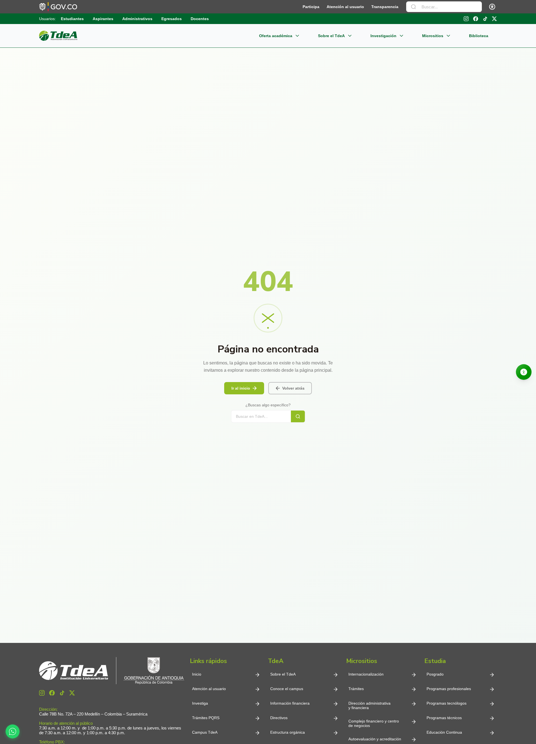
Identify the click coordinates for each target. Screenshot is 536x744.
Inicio (196, 674)
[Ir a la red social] (466, 19)
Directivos (279, 718)
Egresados (171, 18)
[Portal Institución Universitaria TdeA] (58, 35)
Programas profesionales (449, 688)
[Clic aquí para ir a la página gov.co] (58, 6)
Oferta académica (275, 36)
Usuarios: (47, 18)
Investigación (383, 36)
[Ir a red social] (42, 693)
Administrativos (137, 18)
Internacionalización (366, 674)
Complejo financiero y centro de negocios (373, 723)
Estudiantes (72, 18)
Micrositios (432, 36)
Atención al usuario (345, 6)
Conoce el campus (286, 688)
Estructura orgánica (287, 732)
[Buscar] (413, 7)
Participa (311, 6)
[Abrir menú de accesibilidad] (492, 6)
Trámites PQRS (205, 718)
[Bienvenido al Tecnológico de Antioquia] (111, 671)
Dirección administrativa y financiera (369, 705)
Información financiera (290, 703)
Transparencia (384, 6)
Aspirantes (103, 18)
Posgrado (435, 674)
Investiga (200, 703)
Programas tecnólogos (446, 703)
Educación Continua (444, 732)
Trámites (356, 688)
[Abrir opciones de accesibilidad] (524, 372)
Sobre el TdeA (331, 36)
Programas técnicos (444, 718)
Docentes (200, 18)
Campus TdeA (204, 732)
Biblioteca (478, 36)
